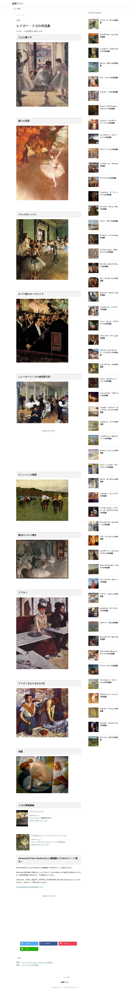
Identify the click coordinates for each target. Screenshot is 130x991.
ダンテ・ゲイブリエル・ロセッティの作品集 (37, 962)
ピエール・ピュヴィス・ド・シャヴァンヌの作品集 (109, 352)
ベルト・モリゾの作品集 (109, 221)
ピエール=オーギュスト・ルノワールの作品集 (109, 652)
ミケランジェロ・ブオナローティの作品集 (109, 251)
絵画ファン (18, 3)
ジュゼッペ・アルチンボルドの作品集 (109, 50)
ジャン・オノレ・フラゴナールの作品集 (109, 323)
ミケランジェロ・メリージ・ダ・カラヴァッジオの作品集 (109, 510)
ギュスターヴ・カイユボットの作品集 (109, 523)
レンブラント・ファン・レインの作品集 (109, 136)
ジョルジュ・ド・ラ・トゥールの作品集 (109, 193)
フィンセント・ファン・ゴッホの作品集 (109, 681)
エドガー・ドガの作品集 (109, 92)
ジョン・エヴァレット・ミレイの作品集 (109, 380)
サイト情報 (16, 8)
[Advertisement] (48, 446)
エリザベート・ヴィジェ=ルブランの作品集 (109, 552)
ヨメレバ (37, 815)
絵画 (19, 958)
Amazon (32, 820)
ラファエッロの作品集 (108, 178)
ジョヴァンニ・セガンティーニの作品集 (109, 437)
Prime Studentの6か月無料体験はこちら (29, 887)
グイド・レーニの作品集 (109, 149)
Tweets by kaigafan (94, 12)
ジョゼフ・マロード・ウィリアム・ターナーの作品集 (109, 410)
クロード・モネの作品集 (109, 622)
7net (45, 820)
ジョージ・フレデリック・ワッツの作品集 (108, 122)
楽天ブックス (39, 820)
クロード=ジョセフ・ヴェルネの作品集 (109, 566)
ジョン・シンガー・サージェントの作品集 (109, 466)
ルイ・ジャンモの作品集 (30, 965)
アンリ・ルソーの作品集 (109, 665)
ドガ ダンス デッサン (37, 811)
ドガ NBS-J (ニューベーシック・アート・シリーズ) (48, 835)
